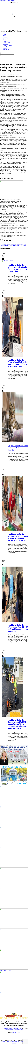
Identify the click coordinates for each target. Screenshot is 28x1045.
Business (5, 41)
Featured (5, 37)
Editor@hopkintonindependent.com (12, 1028)
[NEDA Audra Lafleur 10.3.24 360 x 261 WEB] (14, 991)
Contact (5, 48)
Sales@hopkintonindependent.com (14, 1029)
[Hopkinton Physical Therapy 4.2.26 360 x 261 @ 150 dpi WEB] (14, 907)
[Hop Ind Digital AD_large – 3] (14, 825)
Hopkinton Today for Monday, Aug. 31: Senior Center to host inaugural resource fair (18, 268)
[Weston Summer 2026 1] (14, 887)
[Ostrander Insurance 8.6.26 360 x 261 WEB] (14, 948)
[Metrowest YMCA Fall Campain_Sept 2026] (14, 805)
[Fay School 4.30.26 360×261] (14, 866)
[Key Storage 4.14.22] (5, 970)
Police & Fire (6, 42)
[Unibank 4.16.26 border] (14, 1011)
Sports (4, 39)
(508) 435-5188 (16, 1032)
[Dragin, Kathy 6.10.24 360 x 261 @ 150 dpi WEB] (14, 764)
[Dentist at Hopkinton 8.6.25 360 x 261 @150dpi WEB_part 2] (14, 846)
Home (4, 34)
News (4, 35)
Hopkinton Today (7, 45)
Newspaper (6, 49)
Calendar (5, 46)
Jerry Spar (4, 74)
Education (5, 38)
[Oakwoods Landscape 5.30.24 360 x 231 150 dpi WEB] (14, 785)
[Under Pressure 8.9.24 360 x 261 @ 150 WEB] (14, 969)
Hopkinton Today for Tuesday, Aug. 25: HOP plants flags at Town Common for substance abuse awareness (17, 724)
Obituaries (5, 44)
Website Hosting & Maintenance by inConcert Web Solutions (14, 1042)
